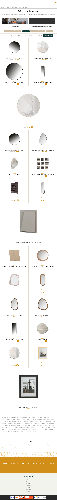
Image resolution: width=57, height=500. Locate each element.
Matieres (19, 35)
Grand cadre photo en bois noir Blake (28, 407)
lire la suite (45, 15)
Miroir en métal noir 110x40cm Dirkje (14, 339)
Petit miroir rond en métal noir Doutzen (14, 150)
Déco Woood (14, 7)
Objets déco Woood (49, 30)
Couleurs (12, 35)
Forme (39, 35)
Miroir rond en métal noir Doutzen (14, 58)
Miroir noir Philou (42, 339)
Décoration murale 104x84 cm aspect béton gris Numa (28, 242)
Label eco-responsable (29, 35)
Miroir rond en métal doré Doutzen (42, 58)
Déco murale (6, 30)
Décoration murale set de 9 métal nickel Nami (43, 174)
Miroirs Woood (15, 26)
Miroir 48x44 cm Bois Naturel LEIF (42, 315)
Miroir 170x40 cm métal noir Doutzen (43, 82)
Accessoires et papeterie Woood (15, 30)
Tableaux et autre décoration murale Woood (42, 26)
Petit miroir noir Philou (14, 174)
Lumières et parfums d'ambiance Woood (38, 30)
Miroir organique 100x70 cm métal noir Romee (43, 150)
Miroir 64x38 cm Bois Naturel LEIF (14, 315)
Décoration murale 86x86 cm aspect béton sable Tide (14, 266)
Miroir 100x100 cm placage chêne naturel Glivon (42, 266)
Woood (7, 7)
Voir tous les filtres (48, 35)
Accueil (2, 7)
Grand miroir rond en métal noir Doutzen (14, 82)
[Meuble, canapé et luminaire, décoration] (28, 3)
